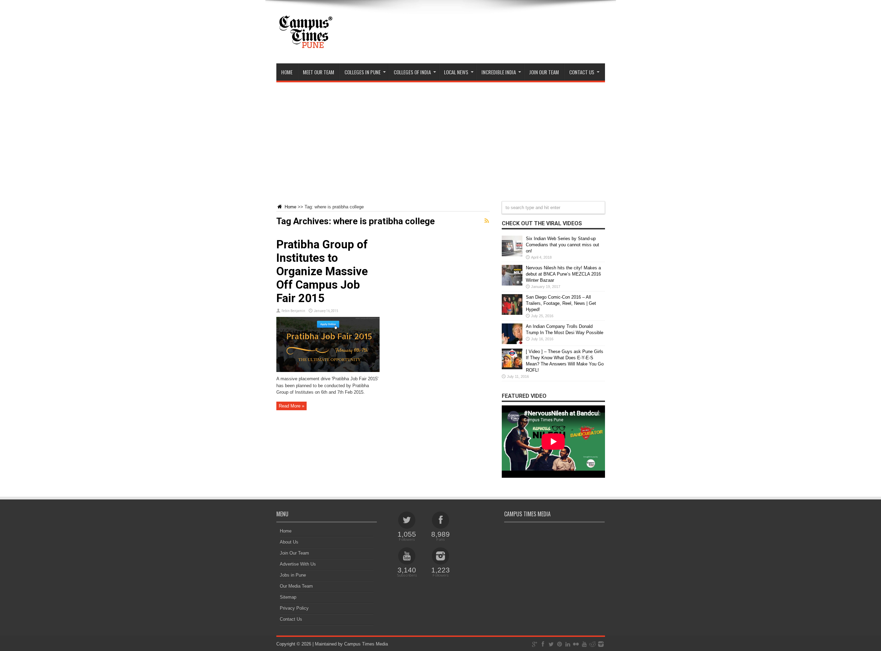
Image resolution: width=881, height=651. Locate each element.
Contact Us (291, 619)
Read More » (291, 406)
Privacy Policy (294, 608)
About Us (289, 542)
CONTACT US (581, 72)
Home (287, 72)
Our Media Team (296, 586)
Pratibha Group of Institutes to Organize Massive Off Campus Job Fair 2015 (322, 271)
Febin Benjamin (293, 311)
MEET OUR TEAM (318, 72)
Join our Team (544, 72)
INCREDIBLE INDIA (498, 72)
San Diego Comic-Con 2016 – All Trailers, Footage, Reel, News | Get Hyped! (561, 303)
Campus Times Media (366, 644)
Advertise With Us (298, 564)
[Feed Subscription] (487, 221)
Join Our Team (294, 553)
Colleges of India (412, 72)
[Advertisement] (440, 137)
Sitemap (288, 597)
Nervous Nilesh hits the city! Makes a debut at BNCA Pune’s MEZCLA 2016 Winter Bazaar (563, 274)
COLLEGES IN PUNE (362, 72)
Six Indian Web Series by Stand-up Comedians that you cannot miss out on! (562, 245)
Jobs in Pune (293, 575)
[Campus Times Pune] (305, 46)
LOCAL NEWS (456, 72)
